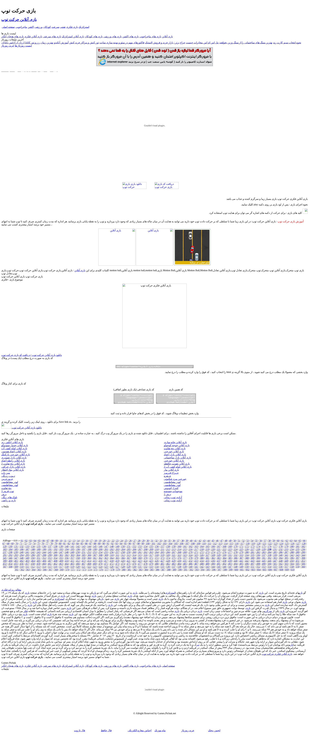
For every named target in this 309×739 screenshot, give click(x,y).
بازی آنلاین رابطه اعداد (13, 460)
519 (72, 566)
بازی (301, 592)
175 (264, 546)
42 (200, 540)
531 (140, 566)
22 (113, 540)
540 (190, 566)
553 (264, 566)
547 (230, 566)
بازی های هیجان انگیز (12, 36)
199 (95, 549)
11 (65, 540)
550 (247, 566)
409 (61, 561)
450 (292, 561)
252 (89, 552)
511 (27, 566)
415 (95, 561)
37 (178, 540)
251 (83, 552)
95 (125, 543)
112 (215, 543)
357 (72, 558)
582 (135, 569)
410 (67, 561)
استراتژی (170, 592)
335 (252, 555)
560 (303, 566)
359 (83, 558)
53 (247, 540)
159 (174, 546)
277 (230, 552)
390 (258, 558)
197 (84, 549)
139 (61, 546)
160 (179, 546)
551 (252, 566)
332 (236, 555)
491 (219, 563)
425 (151, 561)
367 (129, 558)
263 (151, 552)
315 (140, 555)
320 (168, 555)
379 (196, 558)
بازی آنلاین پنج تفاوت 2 (13, 463)
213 (174, 549)
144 (89, 546)
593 (197, 569)
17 (91, 540)
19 (100, 540)
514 (44, 566)
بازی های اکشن (130, 36)
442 (247, 561)
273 (207, 552)
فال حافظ (106, 730)
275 (219, 552)
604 (259, 569)
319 (162, 555)
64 (295, 540)
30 (147, 540)
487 (196, 563)
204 (123, 549)
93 (116, 543)
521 (83, 566)
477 (140, 563)
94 (121, 543)
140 (67, 546)
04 (35, 540)
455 (16, 563)
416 (100, 561)
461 (50, 563)
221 (219, 549)
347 (16, 558)
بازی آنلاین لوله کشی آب (14, 448)
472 (112, 563)
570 (67, 569)
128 (304, 543)
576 (101, 569)
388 (247, 558)
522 (89, 566)
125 (287, 543)
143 (83, 546)
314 (134, 555)
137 (50, 546)
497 (252, 563)
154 (145, 546)
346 (10, 558)
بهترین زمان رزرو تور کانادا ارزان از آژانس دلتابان (27, 42)
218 (202, 549)
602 (247, 569)
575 (95, 569)
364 (112, 558)
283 (264, 552)
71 (21, 543)
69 (12, 543)
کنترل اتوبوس (171, 488)
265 (162, 552)
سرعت (55, 27)
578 (112, 569)
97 (134, 543)
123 (275, 543)
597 (219, 569)
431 (185, 561)
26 (130, 540)
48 (226, 540)
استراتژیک (84, 27)
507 (5, 566)
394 (281, 558)
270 (190, 552)
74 (34, 543)
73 (29, 543)
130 (10, 546)
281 (252, 552)
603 (253, 569)
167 (219, 546)
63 (291, 540)
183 (5, 549)
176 (269, 546)
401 (16, 561)
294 (22, 555)
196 (78, 549)
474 (123, 563)
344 (303, 555)
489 (207, 563)
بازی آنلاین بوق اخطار (12, 469)
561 (17, 569)
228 (258, 549)
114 (226, 543)
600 (236, 569)
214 (179, 549)
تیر (197, 644)
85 (82, 543)
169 (230, 546)
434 (202, 561)
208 (146, 549)
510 (22, 566)
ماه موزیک (160, 730)
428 (168, 561)
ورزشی (38, 27)
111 (209, 543)
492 (224, 563)
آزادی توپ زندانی (173, 497)
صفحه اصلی (8, 27)
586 (157, 569)
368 (134, 558)
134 (33, 546)
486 (190, 563)
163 (196, 546)
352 (44, 558)
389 (252, 558)
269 (185, 552)
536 (168, 566)
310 (112, 555)
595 (208, 569)
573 (84, 569)
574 (90, 569)
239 (16, 552)
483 (174, 563)
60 (278, 540)
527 (117, 566)
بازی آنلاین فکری (33, 36)
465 (72, 563)
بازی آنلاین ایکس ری (12, 442)
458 (33, 563)
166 (213, 546)
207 (140, 549)
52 (243, 540)
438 (224, 561)
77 (47, 543)
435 (207, 561)
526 (112, 566)
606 (270, 569)
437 (219, 561)
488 (202, 563)
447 (275, 561)
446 (269, 561)
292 (10, 555)
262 (145, 552)
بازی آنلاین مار (171, 469)
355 (61, 558)
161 (185, 546)
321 (174, 555)
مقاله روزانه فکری (11, 589)
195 (72, 549)
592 (191, 569)
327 (207, 555)
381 (207, 558)
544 (213, 566)
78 (51, 543)
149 (117, 546)
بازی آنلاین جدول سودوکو (14, 445)
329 (219, 555)
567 (50, 569)
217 (196, 549)
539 (185, 566)
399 (5, 561)
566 (45, 569)
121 (264, 543)
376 (179, 558)
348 (21, 558)
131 (16, 546)
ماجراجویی (21, 27)
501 (275, 563)
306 (89, 555)
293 (16, 555)
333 (241, 555)
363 (106, 558)
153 (140, 546)
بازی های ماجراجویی (150, 36)
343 (298, 555)
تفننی (63, 27)
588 (169, 569)
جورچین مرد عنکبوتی (175, 479)
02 (26, 540)
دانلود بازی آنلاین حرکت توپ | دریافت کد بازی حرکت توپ (31, 355)
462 (55, 563)
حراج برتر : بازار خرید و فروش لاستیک (165, 42)
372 (157, 558)
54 (252, 540)
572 (78, 569)
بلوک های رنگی (9, 497)
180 (292, 546)
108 (193, 543)
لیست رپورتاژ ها (23, 45)
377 (185, 558)
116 (237, 543)
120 (259, 543)
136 (44, 546)
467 (83, 563)
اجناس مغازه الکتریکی (139, 730)
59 (273, 540)
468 (89, 563)
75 (38, 543)
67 (3, 543)
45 (213, 540)
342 (292, 555)
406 (44, 561)
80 (60, 543)
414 (89, 561)
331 (230, 555)
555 (275, 566)
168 (224, 546)
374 (168, 558)
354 (55, 558)
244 (44, 552)
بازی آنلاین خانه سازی (175, 442)
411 (72, 561)
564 (33, 569)
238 (10, 552)
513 (38, 566)
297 (39, 555)
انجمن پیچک (214, 730)
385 (230, 558)
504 (292, 563)
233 (286, 549)
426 (157, 561)
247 (61, 552)
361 (95, 558)
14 (78, 540)
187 (27, 549)
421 (129, 561)
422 (134, 561)
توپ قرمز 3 (7, 491)
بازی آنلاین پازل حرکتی (13, 466)
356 (67, 558)
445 (264, 561)
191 (50, 549)
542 (202, 566)
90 (103, 543)
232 (281, 549)
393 (275, 558)
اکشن (31, 27)
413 (83, 561)
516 (55, 566)
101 (153, 543)
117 (242, 543)
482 (168, 563)
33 (160, 540)
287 (286, 552)
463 (61, 563)
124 (281, 543)
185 (16, 549)
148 (112, 546)
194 (67, 549)
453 (5, 563)
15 (82, 540)
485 (185, 563)
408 (55, 561)
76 (43, 543)
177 (275, 546)
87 (90, 543)
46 (217, 540)
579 (118, 569)
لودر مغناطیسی (9, 482)
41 (195, 540)
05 (39, 540)
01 (22, 540)
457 (27, 563)
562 (22, 569)
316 (145, 555)
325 (196, 555)
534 (157, 566)
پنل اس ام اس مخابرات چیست (202, 42)
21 (108, 540)
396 (292, 558)
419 (117, 561)
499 (264, 563)
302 (67, 555)
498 (258, 563)
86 (86, 543)
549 (241, 566)
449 (286, 561)
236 (303, 549)
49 (230, 540)
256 (112, 552)
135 (38, 546)
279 (241, 552)
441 (241, 561)
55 (256, 540)
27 (134, 540)
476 (134, 563)
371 (151, 558)
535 (162, 566)
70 (16, 543)
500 (269, 563)
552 (258, 566)
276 (224, 552)
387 (241, 558)
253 (95, 552)
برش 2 (167, 494)
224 (236, 549)
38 (182, 540)
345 (5, 558)
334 (247, 555)
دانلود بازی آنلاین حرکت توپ (26, 427)
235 (298, 549)
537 (174, 566)
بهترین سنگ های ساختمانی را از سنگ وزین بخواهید (245, 42)
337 (264, 555)
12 (69, 540)
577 (107, 569)
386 (236, 558)
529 (129, 566)
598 (225, 569)
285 (275, 552)
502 (281, 563)
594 (202, 569)
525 (106, 566)
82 (69, 543)
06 (43, 540)
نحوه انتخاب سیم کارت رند (287, 42)
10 (61, 540)
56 (260, 540)
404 (33, 561)
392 (269, 558)
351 (38, 558)
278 (236, 552)
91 (108, 543)
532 (145, 566)
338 (269, 555)
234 (292, 549)
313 (129, 555)
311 (117, 555)
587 (163, 569)
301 (61, 555)
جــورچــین (7, 479)
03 (30, 540)
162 (190, 546)
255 (106, 552)
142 (78, 546)
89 (99, 543)
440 (236, 561)
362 (100, 558)
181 (298, 546)
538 (179, 566)
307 (95, 555)
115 (231, 543)
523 (95, 566)
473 (117, 563)
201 (106, 549)
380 (202, 558)
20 (104, 540)
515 (50, 566)
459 (38, 563)
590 (180, 569)
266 (168, 552)
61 (282, 540)
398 (303, 558)
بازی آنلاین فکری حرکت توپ (277, 654)
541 (196, 566)
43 (204, 540)
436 (213, 561)
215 (185, 549)
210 (157, 549)
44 (208, 540)
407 (50, 561)
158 (168, 546)
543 (207, 566)
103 (165, 543)
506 (303, 563)
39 (187, 540)
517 (61, 566)
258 (123, 552)
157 (162, 546)
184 (10, 549)
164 (202, 546)
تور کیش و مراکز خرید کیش (84, 42)
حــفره (167, 476)
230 (269, 549)
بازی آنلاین (167, 36)
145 (95, 546)
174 (258, 546)
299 (50, 555)
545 (219, 566)
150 (123, 546)
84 (77, 543)
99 (142, 543)
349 (27, 558)
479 (151, 563)
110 (204, 543)
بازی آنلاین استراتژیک (73, 36)
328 (213, 555)
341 (286, 555)
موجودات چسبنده (173, 491)
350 (33, 558)
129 (5, 546)
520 (78, 566)
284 (269, 552)
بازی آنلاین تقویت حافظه (177, 463)
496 (247, 563)
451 (298, 561)
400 (10, 561)
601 (242, 569)
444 (258, 561)
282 (258, 552)
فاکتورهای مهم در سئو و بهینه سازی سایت (121, 42)
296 (33, 555)
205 (129, 549)
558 (292, 566)
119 (253, 543)
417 (106, 561)
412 (78, 561)
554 (269, 566)
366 (123, 558)
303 (72, 555)
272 (202, 552)
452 (303, 561)
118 (247, 543)
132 (21, 546)
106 (181, 543)
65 (300, 540)
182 (303, 546)
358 (78, 558)
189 (39, 549)
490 (213, 563)
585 (152, 569)
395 (286, 558)
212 (168, 549)
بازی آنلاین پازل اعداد (175, 454)
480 (157, 563)
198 (89, 549)
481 (162, 563)
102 (159, 543)
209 (151, 549)
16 (87, 540)
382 (213, 558)
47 (221, 540)
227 (252, 549)
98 (138, 543)
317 (151, 555)
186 (22, 549)
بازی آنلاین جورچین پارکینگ (15, 454)
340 (281, 555)
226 (247, 549)
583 (140, 569)
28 (139, 540)
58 (269, 540)
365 (117, 558)
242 (33, 552)
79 (56, 543)
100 (148, 543)
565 (39, 569)
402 (22, 561)
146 (100, 546)
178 (281, 546)
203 (117, 549)
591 (185, 569)
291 (5, 555)
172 (247, 546)
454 (10, 563)
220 (213, 549)
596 (214, 569)
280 (247, 552)
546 (224, 566)
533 (151, 566)
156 (157, 546)
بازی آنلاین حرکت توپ (19, 19)
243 (38, 552)
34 (165, 540)
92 (112, 543)
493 (230, 563)
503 (286, 563)
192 (55, 549)
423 (140, 561)
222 (224, 549)
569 (62, 569)
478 (145, 563)
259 (129, 552)
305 (84, 555)
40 (191, 540)
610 (293, 569)
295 (27, 555)
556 (281, 566)
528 (123, 566)
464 (67, 563)
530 (134, 566)
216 (190, 549)
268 (179, 552)
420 (123, 561)
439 (230, 561)
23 (117, 540)
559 (298, 566)
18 (95, 540)
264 (157, 552)
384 (224, 558)
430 (179, 561)
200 (101, 549)
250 (78, 552)
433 (196, 561)
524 (100, 566)
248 (67, 552)
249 (72, 552)
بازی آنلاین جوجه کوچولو (177, 445)
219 (207, 549)
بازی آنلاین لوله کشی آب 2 (178, 466)
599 (231, 569)
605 (264, 569)
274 (213, 552)
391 (264, 558)
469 (95, 563)
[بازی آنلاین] (192, 264)
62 (287, 540)
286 (281, 552)
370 (145, 558)
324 (190, 555)
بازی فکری (72, 27)
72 (25, 543)
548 (236, 566)
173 (252, 546)
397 (298, 558)
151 (129, 546)
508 (10, 566)
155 (151, 546)
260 (134, 552)
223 (230, 549)
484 (179, 563)
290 (303, 552)
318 (157, 555)
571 (73, 569)
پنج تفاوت (6, 488)
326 (202, 555)
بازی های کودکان (94, 36)
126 (292, 543)
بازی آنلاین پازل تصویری (14, 457)
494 (236, 563)
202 (112, 549)
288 (292, 552)
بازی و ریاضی (8, 500)
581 (129, 569)
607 (276, 569)
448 (281, 561)
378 (190, 558)
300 (55, 555)
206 (134, 549)
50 (234, 540)
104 (170, 543)
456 (21, 563)
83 (73, 543)
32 (156, 540)
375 (174, 558)
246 (55, 552)
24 (121, 540)
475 (129, 563)
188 (33, 549)
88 (95, 543)
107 (187, 543)
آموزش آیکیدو (61, 42)
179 (286, 546)
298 (44, 555)
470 (100, 563)
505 (298, 563)
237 (5, 552)
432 (190, 561)
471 (106, 563)
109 (198, 543)
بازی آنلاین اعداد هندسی (13, 451)
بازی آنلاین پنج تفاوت (175, 448)
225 (241, 549)
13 (74, 540)
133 (27, 546)
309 (106, 555)
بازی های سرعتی (52, 36)
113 (220, 543)
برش (4, 494)
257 (117, 552)
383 (219, 558)
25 (126, 540)
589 (174, 569)
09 (56, 540)
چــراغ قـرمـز (171, 472)
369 (140, 558)
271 (196, 552)
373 (162, 558)
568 (56, 569)
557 (286, 566)
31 (152, 540)
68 (8, 543)
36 (174, 540)
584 (146, 569)
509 (16, 566)
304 (78, 555)
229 (264, 549)
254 (100, 552)
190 (44, 549)
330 (224, 555)
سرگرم (268, 611)
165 (207, 546)
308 (101, 555)
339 (275, 555)
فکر (25, 611)
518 (67, 566)
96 (129, 543)
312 (123, 555)
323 (185, 555)
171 (241, 546)
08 (52, 540)
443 (252, 561)
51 (239, 540)
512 (33, 566)
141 (72, 546)
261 (140, 552)
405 (39, 561)
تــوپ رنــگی (8, 476)
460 (44, 563)
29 (143, 540)
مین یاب (5, 472)
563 (28, 569)
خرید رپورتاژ (7, 45)
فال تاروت (79, 730)
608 (281, 569)
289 (298, 552)
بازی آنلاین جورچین (174, 451)
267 (174, 552)
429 (174, 561)
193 (61, 549)
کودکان (47, 27)
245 (50, 552)
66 (304, 540)
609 (287, 569)
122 (270, 543)
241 (27, 552)
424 (145, 561)
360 (89, 558)
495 (241, 563)
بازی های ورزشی (112, 36)
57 (265, 540)
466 (78, 563)
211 (162, 549)
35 (169, 540)
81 (64, 543)
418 (112, 561)
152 (134, 546)
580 (124, 569)
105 (176, 543)
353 (50, 558)
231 (275, 549)
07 (48, 540)
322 (179, 555)
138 (55, 546)
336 (258, 555)
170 (236, 546)
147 (106, 546)
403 (27, 561)
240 (21, 552)
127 (298, 543)
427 (162, 561)
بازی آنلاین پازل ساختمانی (177, 457)
